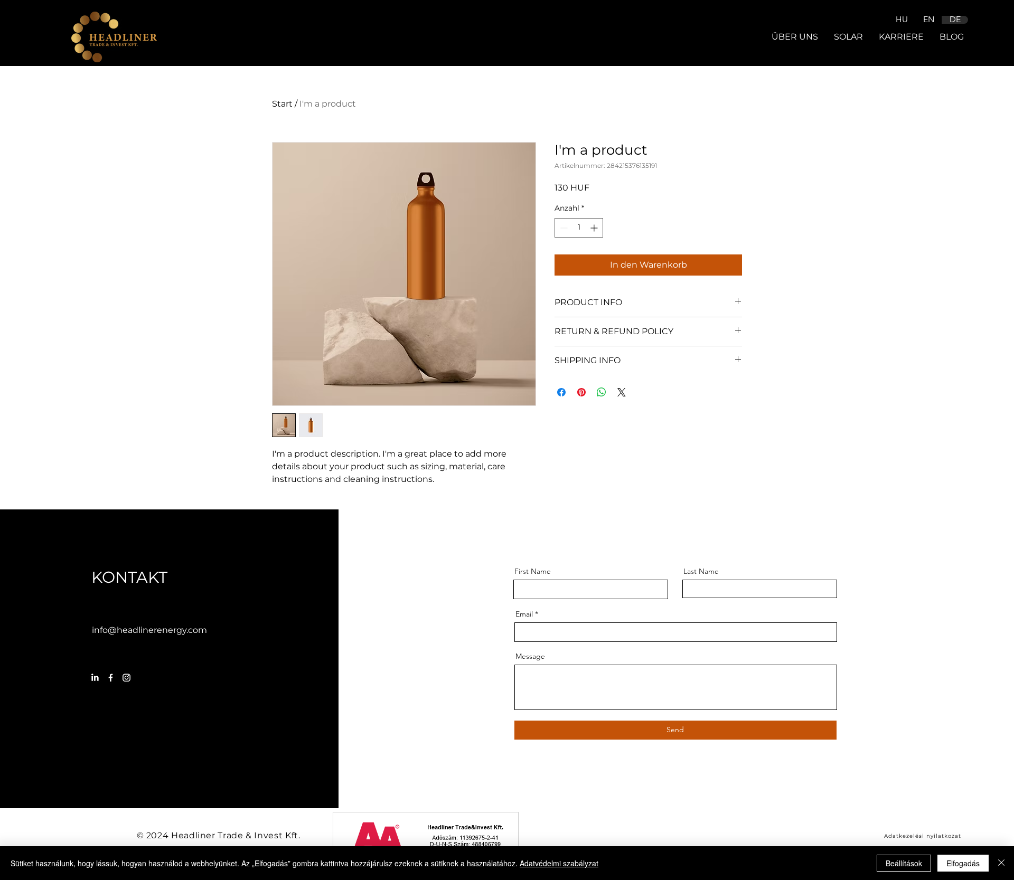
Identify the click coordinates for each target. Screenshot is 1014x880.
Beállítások (904, 863)
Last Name (701, 571)
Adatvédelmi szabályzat (559, 863)
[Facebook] (110, 677)
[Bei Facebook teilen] (561, 392)
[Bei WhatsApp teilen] (601, 392)
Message (530, 656)
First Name (532, 571)
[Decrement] (562, 228)
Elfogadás (963, 863)
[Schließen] (1001, 863)
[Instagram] (126, 677)
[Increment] (595, 228)
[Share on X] (621, 392)
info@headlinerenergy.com (149, 630)
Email (524, 614)
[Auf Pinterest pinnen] (581, 392)
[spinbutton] (578, 228)
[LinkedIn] (94, 677)
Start (282, 104)
